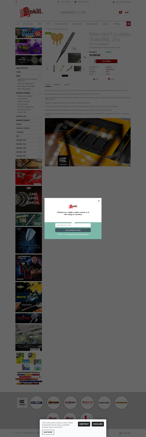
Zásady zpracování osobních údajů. (78, 234)
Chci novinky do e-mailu (73, 230)
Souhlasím (97, 424)
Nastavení (48, 432)
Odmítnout (84, 424)
